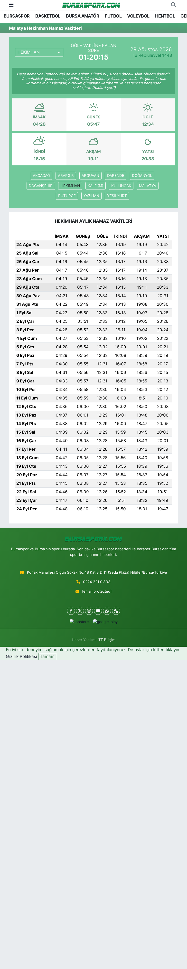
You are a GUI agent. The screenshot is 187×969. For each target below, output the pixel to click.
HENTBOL (165, 16)
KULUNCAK (121, 186)
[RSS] (116, 611)
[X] (80, 611)
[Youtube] (98, 611)
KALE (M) (95, 186)
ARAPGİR (66, 175)
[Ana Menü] (11, 4)
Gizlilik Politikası (21, 656)
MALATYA (147, 186)
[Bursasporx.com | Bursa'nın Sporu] (91, 4)
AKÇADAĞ (41, 175)
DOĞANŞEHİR (41, 186)
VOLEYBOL (138, 16)
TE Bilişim (106, 640)
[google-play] (105, 622)
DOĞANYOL (142, 175)
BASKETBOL (47, 16)
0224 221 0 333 (97, 582)
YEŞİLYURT (117, 196)
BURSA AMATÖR (82, 16)
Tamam (47, 656)
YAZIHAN (91, 196)
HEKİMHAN (70, 186)
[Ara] (173, 5)
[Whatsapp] (107, 611)
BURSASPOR (17, 16)
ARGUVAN (90, 175)
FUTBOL (113, 16)
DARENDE (115, 175)
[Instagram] (89, 611)
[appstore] (79, 622)
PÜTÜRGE (67, 196)
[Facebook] (71, 611)
